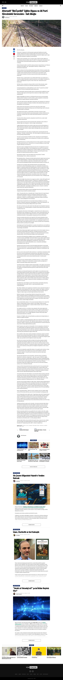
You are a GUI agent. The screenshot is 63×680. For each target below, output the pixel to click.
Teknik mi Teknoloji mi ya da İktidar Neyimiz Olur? (34, 506)
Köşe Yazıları (24, 674)
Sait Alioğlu (19, 426)
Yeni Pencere (7, 17)
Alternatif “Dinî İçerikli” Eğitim (34, 425)
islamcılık (42, 425)
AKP (27, 425)
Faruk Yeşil (18, 481)
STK (23, 426)
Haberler (36, 5)
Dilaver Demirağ (18, 594)
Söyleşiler (31, 5)
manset (46, 425)
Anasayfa (22, 5)
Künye (38, 674)
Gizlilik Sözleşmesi (45, 674)
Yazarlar (40, 5)
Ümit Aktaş (18, 535)
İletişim (41, 674)
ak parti (24, 425)
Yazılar (26, 5)
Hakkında (34, 674)
